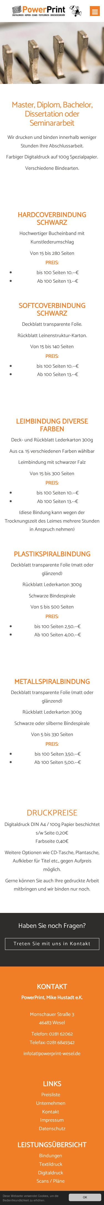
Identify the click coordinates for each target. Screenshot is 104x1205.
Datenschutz (52, 1129)
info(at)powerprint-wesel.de (52, 1054)
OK (85, 1197)
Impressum (52, 1120)
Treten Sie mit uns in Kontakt (52, 944)
